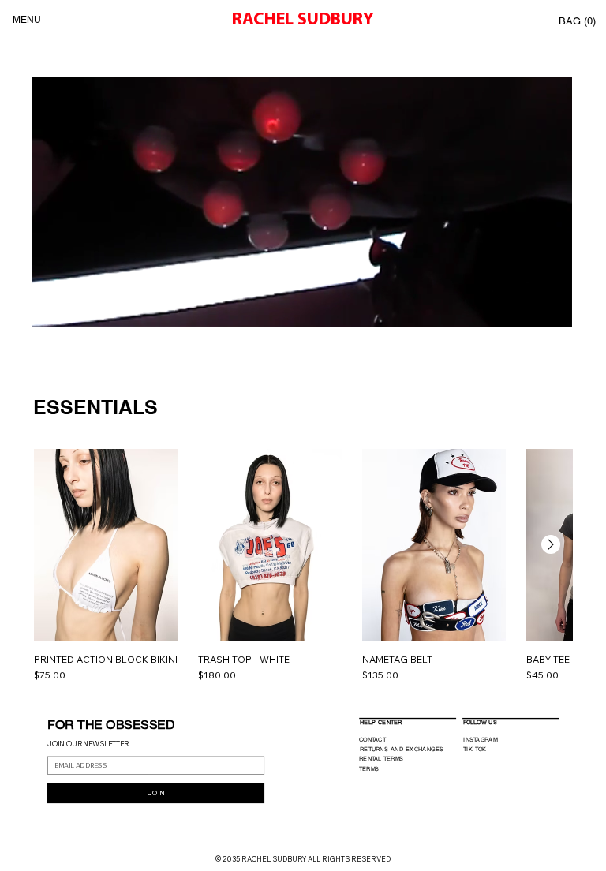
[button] (578, 21)
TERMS (368, 768)
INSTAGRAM (480, 738)
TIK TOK (475, 749)
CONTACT (371, 739)
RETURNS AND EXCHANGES (401, 749)
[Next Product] (550, 544)
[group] (303, 565)
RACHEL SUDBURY (303, 20)
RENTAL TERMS (380, 758)
